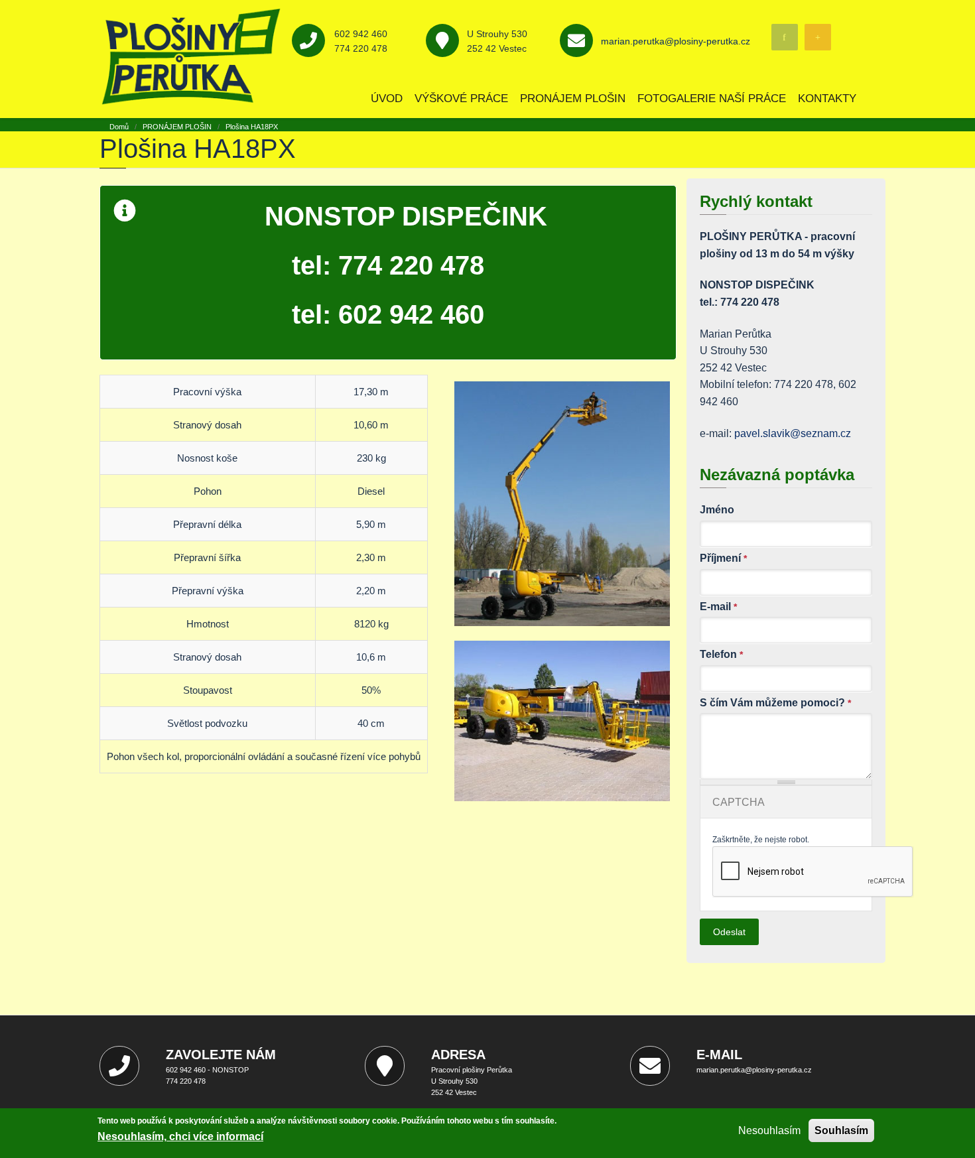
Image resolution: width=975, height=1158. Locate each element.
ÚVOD (387, 98)
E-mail (718, 606)
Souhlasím (841, 1130)
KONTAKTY (827, 98)
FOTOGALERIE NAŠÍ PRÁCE (711, 98)
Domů (119, 127)
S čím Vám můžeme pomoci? (775, 702)
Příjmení (723, 558)
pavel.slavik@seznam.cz (792, 433)
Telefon (721, 654)
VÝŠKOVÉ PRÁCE (461, 98)
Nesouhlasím (769, 1130)
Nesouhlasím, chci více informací (180, 1136)
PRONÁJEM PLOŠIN (572, 98)
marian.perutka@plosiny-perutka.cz (675, 41)
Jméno (717, 509)
